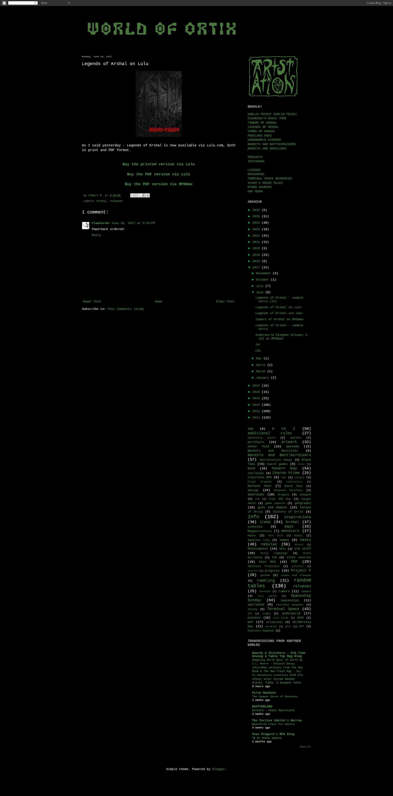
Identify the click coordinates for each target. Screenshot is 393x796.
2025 (257, 216)
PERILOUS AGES (260, 136)
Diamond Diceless (288, 490)
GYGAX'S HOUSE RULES (265, 183)
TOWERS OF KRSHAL (262, 123)
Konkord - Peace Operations (273, 710)
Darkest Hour (260, 486)
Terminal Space (283, 609)
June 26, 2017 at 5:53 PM (133, 223)
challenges (256, 473)
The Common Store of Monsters (275, 696)
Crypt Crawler (260, 481)
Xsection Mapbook (261, 630)
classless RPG (260, 477)
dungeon (305, 494)
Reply (96, 235)
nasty (305, 540)
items (265, 522)
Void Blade (280, 618)
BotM (251, 468)
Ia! (258, 344)
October (263, 280)
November (264, 273)
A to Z (283, 429)
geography (303, 503)
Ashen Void (258, 446)
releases (116, 201)
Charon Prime (286, 473)
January (263, 378)
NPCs (282, 548)
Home (158, 301)
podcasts (297, 566)
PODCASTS (255, 157)
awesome (292, 446)
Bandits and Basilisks (273, 451)
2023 (257, 229)
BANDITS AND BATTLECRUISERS (272, 144)
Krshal (101, 201)
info (253, 517)
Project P (301, 570)
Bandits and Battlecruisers (279, 455)
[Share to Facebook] (144, 195)
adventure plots (262, 437)
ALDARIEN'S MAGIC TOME (267, 118)
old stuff (302, 549)
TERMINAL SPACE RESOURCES (270, 178)
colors (299, 477)
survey (252, 609)
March (261, 371)
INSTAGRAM (256, 161)
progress (272, 571)
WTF (301, 626)
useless (254, 618)
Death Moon (294, 486)
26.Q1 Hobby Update (266, 738)
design (253, 490)
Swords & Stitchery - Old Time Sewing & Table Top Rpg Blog (278, 654)
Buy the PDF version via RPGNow (158, 184)
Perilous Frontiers (263, 566)
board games (277, 464)
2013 (257, 405)
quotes (265, 575)
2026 (257, 210)
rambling (266, 580)
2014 (257, 398)
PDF (294, 562)
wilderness (274, 622)
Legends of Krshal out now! (279, 313)
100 (250, 429)
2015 (257, 392)
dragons (283, 494)
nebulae (269, 544)
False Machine (264, 693)
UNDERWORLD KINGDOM (264, 140)
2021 (257, 242)
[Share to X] (140, 195)
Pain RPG (267, 562)
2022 (257, 236)
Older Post (225, 301)
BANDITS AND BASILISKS (267, 148)
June (260, 292)
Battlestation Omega (276, 459)
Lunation (255, 527)
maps (289, 526)
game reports (275, 503)
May (259, 358)
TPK (250, 613)
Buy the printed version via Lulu (159, 164)
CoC (283, 477)
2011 (257, 417)
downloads (256, 494)
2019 (257, 255)
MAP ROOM (255, 191)
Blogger (218, 769)
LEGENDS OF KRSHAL (263, 127)
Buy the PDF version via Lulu (158, 174)
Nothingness (258, 549)
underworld (291, 613)
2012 (257, 411)
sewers (306, 591)
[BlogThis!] (136, 195)
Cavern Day (284, 468)
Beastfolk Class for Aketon (273, 724)
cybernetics (294, 481)
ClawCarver (101, 223)
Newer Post (92, 301)
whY (250, 622)
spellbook (256, 605)
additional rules (270, 433)
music (298, 535)
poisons (253, 570)
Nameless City (259, 540)
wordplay (271, 626)
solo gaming (267, 596)
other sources (299, 557)
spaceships (290, 600)
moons (252, 535)
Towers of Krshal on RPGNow (279, 319)
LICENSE (254, 170)
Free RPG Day (280, 499)
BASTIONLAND (262, 706)
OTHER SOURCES (260, 187)
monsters (290, 531)
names (284, 540)
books (301, 464)
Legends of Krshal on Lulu (278, 307)
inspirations (297, 517)
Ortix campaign (274, 553)
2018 (257, 261)
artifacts (256, 442)
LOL (258, 351)
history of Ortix (288, 512)
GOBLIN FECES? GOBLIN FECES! (272, 114)
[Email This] (132, 195)
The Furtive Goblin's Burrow (277, 720)
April (261, 365)
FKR (257, 499)
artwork (289, 442)
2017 (257, 267)
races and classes (296, 575)
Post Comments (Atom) (126, 309)
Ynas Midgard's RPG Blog (273, 734)
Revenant (265, 591)
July (260, 286)
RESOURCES (256, 174)
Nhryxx (299, 544)
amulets (296, 437)
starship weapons (289, 604)
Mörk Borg (275, 535)
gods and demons (272, 507)
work (288, 626)
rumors (284, 591)
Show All (305, 747)
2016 (257, 386)
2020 (257, 248)
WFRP (300, 617)
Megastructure (260, 531)
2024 (257, 223)
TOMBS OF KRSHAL (261, 131)
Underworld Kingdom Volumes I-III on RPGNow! (282, 336)
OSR (274, 557)
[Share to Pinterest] (148, 195)
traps (266, 613)
